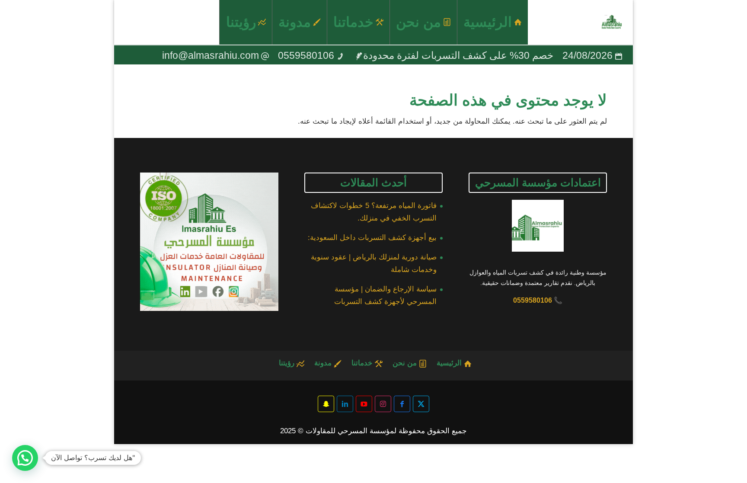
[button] (25, 458)
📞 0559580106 (537, 300)
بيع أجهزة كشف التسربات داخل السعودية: (372, 238)
